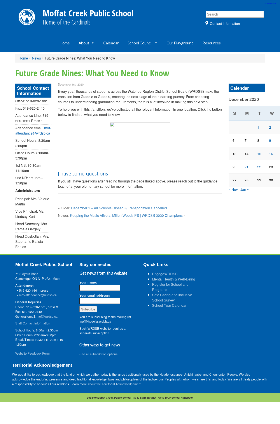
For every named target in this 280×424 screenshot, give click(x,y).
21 (246, 166)
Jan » (244, 189)
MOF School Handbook (179, 397)
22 (259, 166)
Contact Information (225, 23)
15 (259, 153)
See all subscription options (98, 354)
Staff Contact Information (32, 323)
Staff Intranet (148, 397)
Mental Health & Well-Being (173, 279)
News (36, 58)
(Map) (55, 278)
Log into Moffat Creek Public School (109, 397)
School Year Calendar (169, 305)
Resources (211, 42)
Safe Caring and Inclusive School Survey (172, 297)
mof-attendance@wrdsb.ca (33, 130)
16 (271, 153)
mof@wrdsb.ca (47, 316)
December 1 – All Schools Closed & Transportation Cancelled (119, 207)
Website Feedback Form (32, 353)
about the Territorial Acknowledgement (114, 384)
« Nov (233, 189)
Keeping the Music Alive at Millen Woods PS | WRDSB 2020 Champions (126, 215)
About (84, 42)
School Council (140, 42)
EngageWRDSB (165, 273)
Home (64, 42)
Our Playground (180, 42)
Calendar (111, 42)
